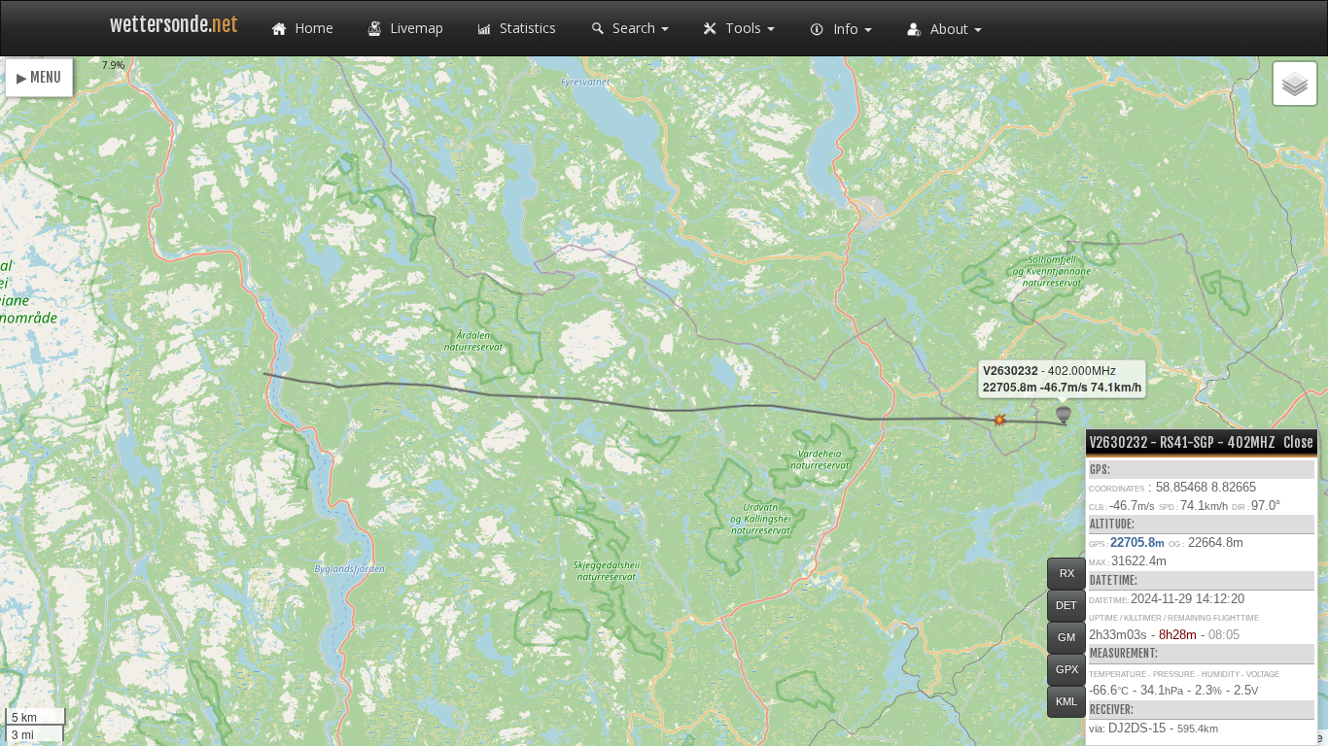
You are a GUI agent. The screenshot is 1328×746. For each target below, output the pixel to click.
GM (1066, 637)
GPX (1067, 669)
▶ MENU (39, 77)
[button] (1063, 416)
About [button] (949, 28)
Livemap (414, 27)
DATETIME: (1113, 580)
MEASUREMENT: (1124, 653)
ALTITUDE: (1112, 524)
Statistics (526, 27)
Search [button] (634, 27)
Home (312, 27)
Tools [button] (743, 27)
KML (1066, 701)
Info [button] (845, 28)
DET (1066, 605)
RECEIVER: (1112, 709)
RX (1067, 573)
